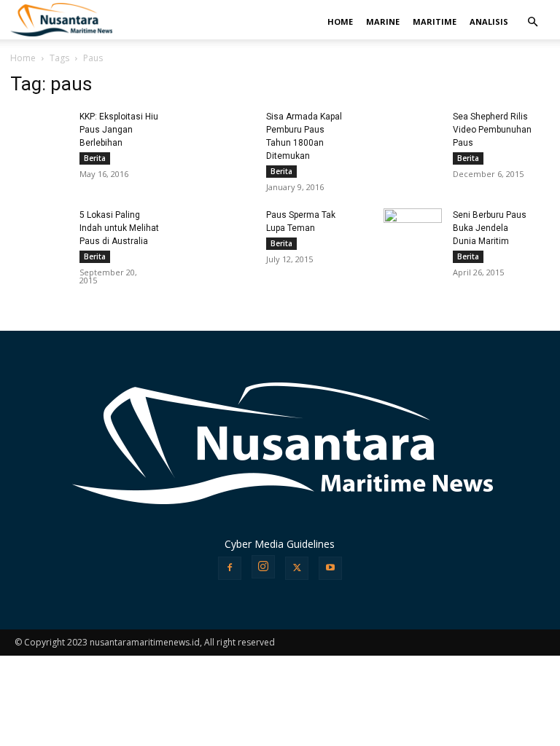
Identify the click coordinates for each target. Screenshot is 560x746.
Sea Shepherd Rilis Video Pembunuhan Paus (492, 129)
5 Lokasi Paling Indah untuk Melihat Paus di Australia (119, 228)
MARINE (383, 21)
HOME (340, 21)
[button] (532, 22)
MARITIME (434, 21)
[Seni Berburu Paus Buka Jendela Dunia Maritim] (413, 227)
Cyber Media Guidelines (280, 544)
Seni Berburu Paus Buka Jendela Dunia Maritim (489, 228)
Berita (95, 158)
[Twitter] (296, 568)
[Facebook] (229, 568)
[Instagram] (263, 566)
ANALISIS (489, 21)
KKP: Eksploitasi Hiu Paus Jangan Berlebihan (118, 129)
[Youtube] (330, 568)
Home (23, 58)
